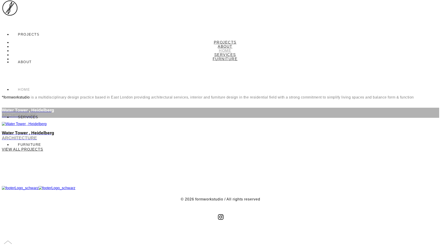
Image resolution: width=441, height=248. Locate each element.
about (225, 46)
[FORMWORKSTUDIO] (10, 12)
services (28, 117)
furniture (29, 145)
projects (225, 42)
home (24, 89)
